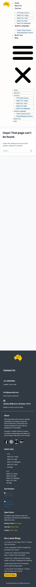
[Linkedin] (21, 442)
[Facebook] (6, 442)
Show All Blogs (10, 575)
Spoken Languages (22, 26)
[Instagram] (11, 442)
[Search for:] (18, 151)
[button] (23, 64)
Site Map (10, 467)
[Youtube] (16, 442)
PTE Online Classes (23, 13)
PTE (8, 454)
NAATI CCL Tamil (22, 18)
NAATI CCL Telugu (23, 15)
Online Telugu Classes (24, 30)
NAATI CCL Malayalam (24, 23)
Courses (18, 8)
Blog (16, 38)
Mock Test (19, 35)
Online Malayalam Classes (25, 33)
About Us (18, 6)
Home (17, 3)
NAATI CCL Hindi (22, 21)
